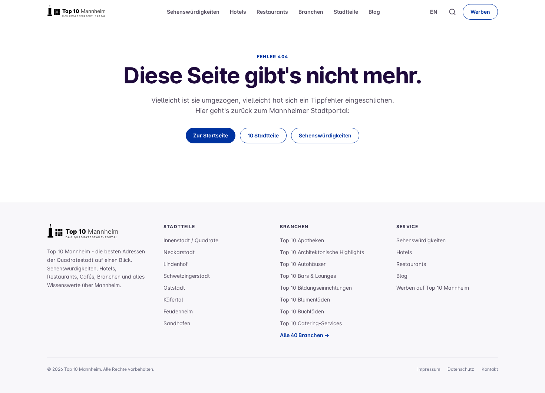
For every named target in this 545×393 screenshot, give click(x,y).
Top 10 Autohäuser (303, 264)
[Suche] (452, 11)
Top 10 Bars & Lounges (308, 276)
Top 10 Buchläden (302, 311)
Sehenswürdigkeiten (193, 12)
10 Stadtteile (263, 135)
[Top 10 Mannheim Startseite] (84, 11)
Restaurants (272, 12)
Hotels (238, 12)
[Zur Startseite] (91, 233)
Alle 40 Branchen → (304, 335)
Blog (374, 12)
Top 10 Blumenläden (305, 299)
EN (433, 12)
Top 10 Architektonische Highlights (322, 252)
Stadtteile (346, 12)
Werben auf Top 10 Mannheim (432, 287)
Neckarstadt (179, 252)
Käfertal (173, 299)
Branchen (310, 12)
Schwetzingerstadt (187, 276)
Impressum (428, 369)
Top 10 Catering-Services (311, 323)
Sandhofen (177, 323)
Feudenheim (178, 311)
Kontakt (490, 369)
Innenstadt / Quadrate (191, 240)
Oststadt (174, 287)
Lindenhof (176, 264)
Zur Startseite (210, 135)
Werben (480, 12)
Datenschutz (460, 369)
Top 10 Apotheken (302, 240)
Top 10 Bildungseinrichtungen (316, 287)
